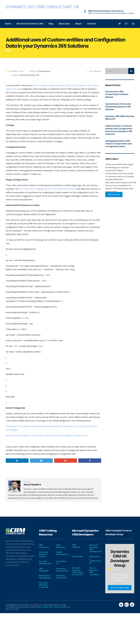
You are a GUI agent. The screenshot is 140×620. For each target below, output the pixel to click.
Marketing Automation (61, 577)
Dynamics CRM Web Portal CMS (44, 585)
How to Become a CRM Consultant (94, 571)
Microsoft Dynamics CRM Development (95, 548)
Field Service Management (45, 577)
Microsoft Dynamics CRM (30, 23)
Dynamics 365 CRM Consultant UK (42, 6)
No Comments (95, 71)
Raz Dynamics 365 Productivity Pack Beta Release (116, 94)
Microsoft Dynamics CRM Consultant (52, 607)
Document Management (62, 569)
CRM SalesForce (44, 546)
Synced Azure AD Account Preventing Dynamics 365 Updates (118, 107)
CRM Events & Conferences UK (95, 559)
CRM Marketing (60, 546)
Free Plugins (77, 556)
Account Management (45, 562)
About (78, 23)
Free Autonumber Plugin (29, 189)
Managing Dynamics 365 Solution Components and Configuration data (118, 144)
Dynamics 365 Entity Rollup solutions (59, 189)
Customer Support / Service (43, 554)
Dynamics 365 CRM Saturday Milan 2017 (119, 117)
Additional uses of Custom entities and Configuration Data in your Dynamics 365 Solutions (118, 129)
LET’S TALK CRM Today (120, 587)
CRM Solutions (76, 546)
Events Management (62, 553)
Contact (91, 23)
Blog (51, 23)
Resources (64, 23)
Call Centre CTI (61, 562)
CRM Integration (44, 569)
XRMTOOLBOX (114, 194)
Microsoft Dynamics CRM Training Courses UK (78, 571)
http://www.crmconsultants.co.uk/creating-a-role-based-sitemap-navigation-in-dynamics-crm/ (47, 435)
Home (8, 23)
